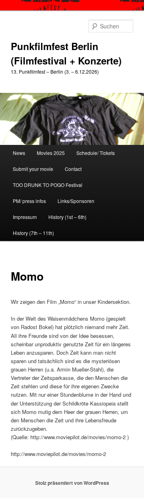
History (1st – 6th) (67, 216)
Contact (73, 168)
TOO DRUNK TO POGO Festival (47, 184)
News (19, 152)
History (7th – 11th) (33, 232)
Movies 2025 (51, 152)
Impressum (25, 216)
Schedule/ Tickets (95, 152)
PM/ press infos (29, 200)
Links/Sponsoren (76, 200)
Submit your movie (33, 168)
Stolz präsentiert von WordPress (72, 482)
